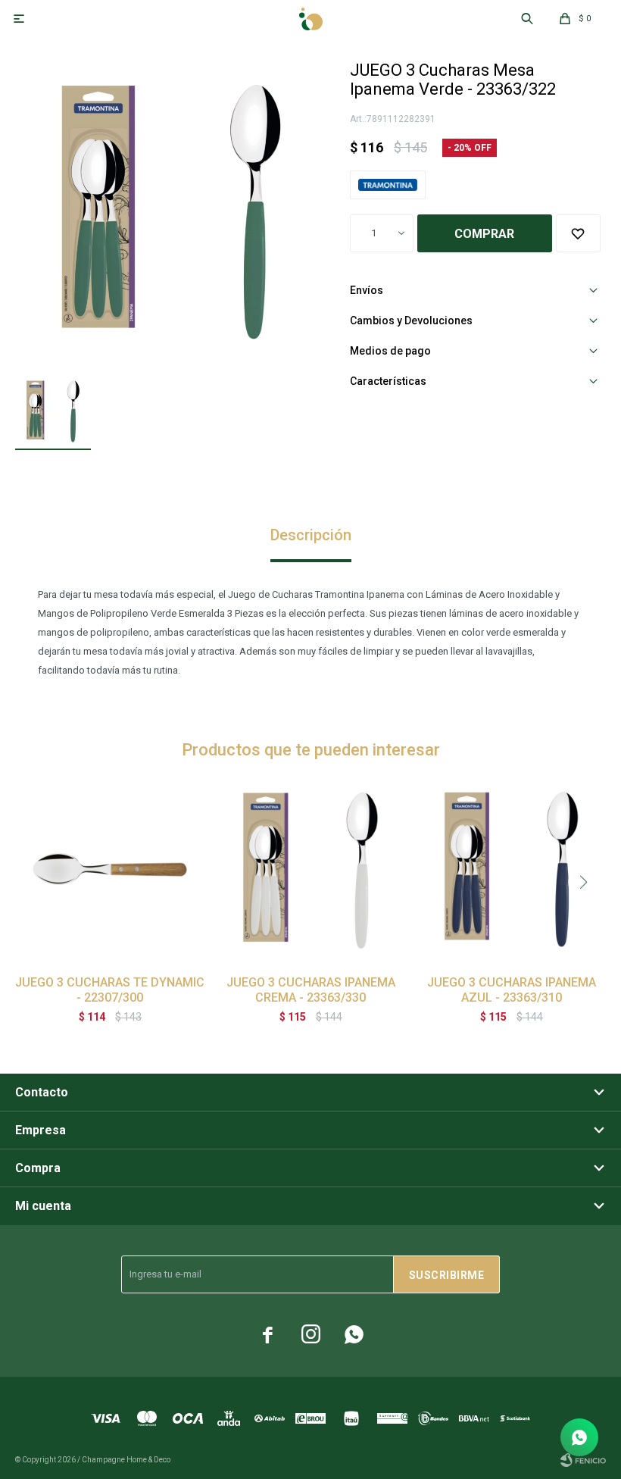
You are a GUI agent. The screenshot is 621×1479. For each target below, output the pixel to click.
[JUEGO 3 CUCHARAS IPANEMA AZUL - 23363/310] (511, 869)
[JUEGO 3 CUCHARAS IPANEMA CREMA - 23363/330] (310, 869)
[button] (583, 882)
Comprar (484, 234)
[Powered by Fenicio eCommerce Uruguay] (583, 1460)
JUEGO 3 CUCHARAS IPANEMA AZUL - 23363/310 (511, 990)
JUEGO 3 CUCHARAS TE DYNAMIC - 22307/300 (109, 990)
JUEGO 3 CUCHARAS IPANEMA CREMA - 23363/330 (310, 990)
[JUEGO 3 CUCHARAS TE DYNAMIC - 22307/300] (109, 869)
